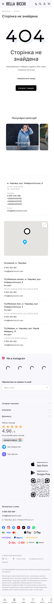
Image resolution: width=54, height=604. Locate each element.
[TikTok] (23, 527)
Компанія (6, 410)
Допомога (6, 416)
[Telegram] (13, 527)
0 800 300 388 (10, 267)
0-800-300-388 (14, 196)
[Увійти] (44, 4)
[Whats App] (33, 527)
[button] (24, 242)
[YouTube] (18, 527)
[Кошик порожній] (49, 4)
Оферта (5, 562)
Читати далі (38, 590)
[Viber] (28, 527)
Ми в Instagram (16, 358)
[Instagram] (8, 527)
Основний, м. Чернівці (15, 263)
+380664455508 (14, 198)
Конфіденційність (36, 559)
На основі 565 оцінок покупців (13, 435)
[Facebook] (3, 527)
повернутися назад (26, 78)
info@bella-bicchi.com (13, 271)
